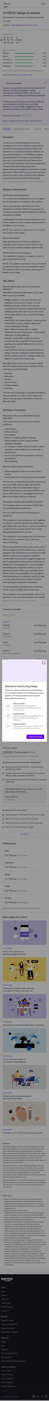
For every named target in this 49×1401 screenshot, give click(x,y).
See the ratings (35, 736)
